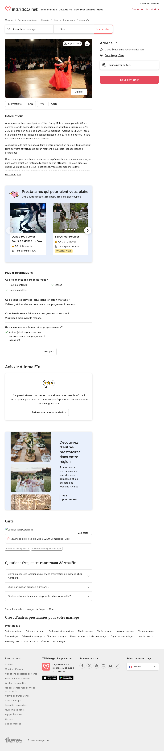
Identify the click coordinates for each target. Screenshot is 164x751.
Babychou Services (67, 236)
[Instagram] (103, 666)
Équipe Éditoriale (13, 714)
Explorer (79, 91)
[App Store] (49, 679)
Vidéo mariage (104, 631)
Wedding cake (12, 641)
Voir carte (83, 533)
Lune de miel (143, 636)
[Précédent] (9, 230)
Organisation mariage (122, 636)
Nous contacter (129, 79)
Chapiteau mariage (56, 636)
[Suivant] (87, 230)
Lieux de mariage (68, 9)
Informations (15, 104)
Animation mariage (27, 20)
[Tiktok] (117, 666)
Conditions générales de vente (21, 673)
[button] (48, 396)
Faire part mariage (35, 631)
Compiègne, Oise (114, 55)
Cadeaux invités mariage (61, 631)
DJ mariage (59, 641)
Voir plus (49, 351)
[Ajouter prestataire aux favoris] (87, 43)
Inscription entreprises (16, 705)
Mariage (9, 20)
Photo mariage (85, 631)
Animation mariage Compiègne (47, 548)
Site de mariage (13, 723)
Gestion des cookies (15, 683)
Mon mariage (49, 9)
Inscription (152, 9)
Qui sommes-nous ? (15, 709)
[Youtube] (110, 666)
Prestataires (87, 9)
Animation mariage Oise (17, 548)
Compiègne (69, 20)
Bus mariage (11, 636)
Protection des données (17, 678)
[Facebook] (82, 666)
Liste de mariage (98, 636)
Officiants (44, 641)
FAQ (30, 104)
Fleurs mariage (77, 636)
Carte (54, 104)
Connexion (138, 9)
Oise (56, 20)
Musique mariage (125, 631)
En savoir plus (13, 174)
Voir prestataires (69, 497)
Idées (100, 9)
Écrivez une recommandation (49, 412)
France (137, 666)
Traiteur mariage (13, 631)
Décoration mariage (32, 636)
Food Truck (29, 641)
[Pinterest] (96, 666)
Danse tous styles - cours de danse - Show (27, 239)
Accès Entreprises (149, 3)
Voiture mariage (146, 631)
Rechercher (103, 29)
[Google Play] (66, 679)
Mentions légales (14, 669)
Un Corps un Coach (45, 609)
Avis (42, 104)
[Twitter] (89, 666)
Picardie (45, 20)
